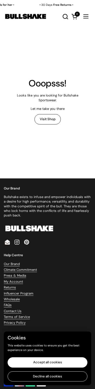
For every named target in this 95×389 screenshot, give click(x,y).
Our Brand (12, 264)
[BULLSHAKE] (25, 16)
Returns (10, 287)
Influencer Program (18, 293)
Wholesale (12, 299)
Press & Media (15, 275)
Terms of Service (17, 317)
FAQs (8, 305)
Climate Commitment (20, 270)
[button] (65, 16)
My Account (13, 281)
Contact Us (13, 311)
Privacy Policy (15, 322)
